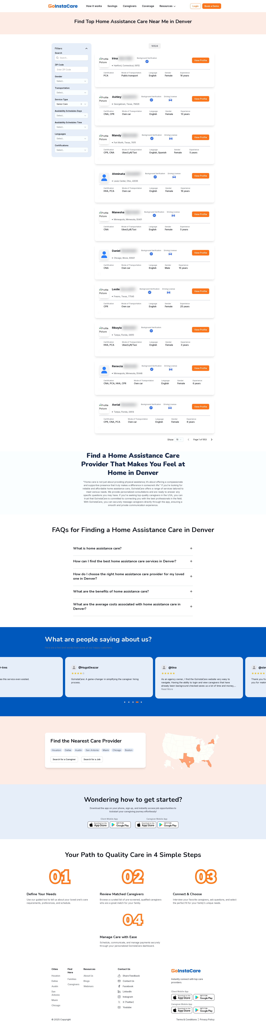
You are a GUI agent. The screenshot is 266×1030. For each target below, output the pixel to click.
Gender (58, 76)
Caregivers (129, 6)
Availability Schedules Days (68, 111)
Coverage (148, 6)
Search (58, 53)
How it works (94, 6)
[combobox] (179, 439)
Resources (166, 6)
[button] (71, 48)
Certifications (61, 145)
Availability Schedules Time (68, 122)
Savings (112, 6)
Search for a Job (92, 759)
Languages (60, 134)
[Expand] (191, 548)
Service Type (61, 99)
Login (196, 6)
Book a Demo (211, 6)
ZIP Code (59, 65)
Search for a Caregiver (64, 759)
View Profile (200, 60)
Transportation (62, 88)
